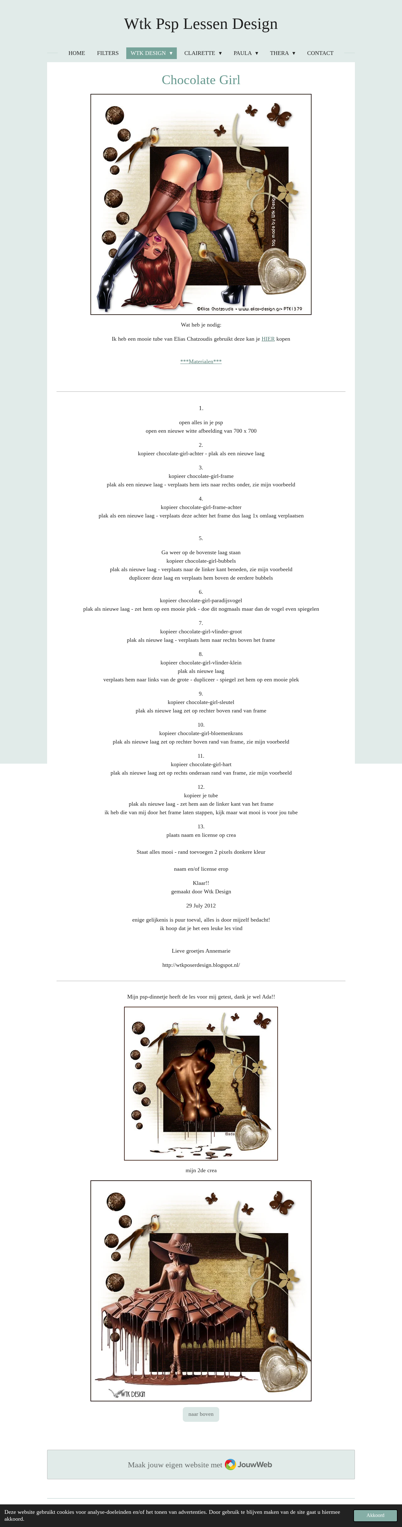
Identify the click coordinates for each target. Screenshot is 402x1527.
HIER (268, 339)
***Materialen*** (201, 361)
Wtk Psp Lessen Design (201, 23)
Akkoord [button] (375, 1515)
